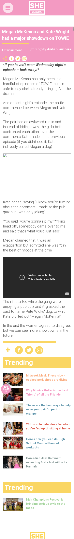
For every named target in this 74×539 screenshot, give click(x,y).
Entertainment (12, 50)
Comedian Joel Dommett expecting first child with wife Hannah (46, 462)
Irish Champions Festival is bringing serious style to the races (45, 504)
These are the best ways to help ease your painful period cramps (48, 409)
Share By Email (24, 58)
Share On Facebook (11, 58)
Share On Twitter (18, 58)
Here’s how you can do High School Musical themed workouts (45, 443)
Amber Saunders (59, 49)
